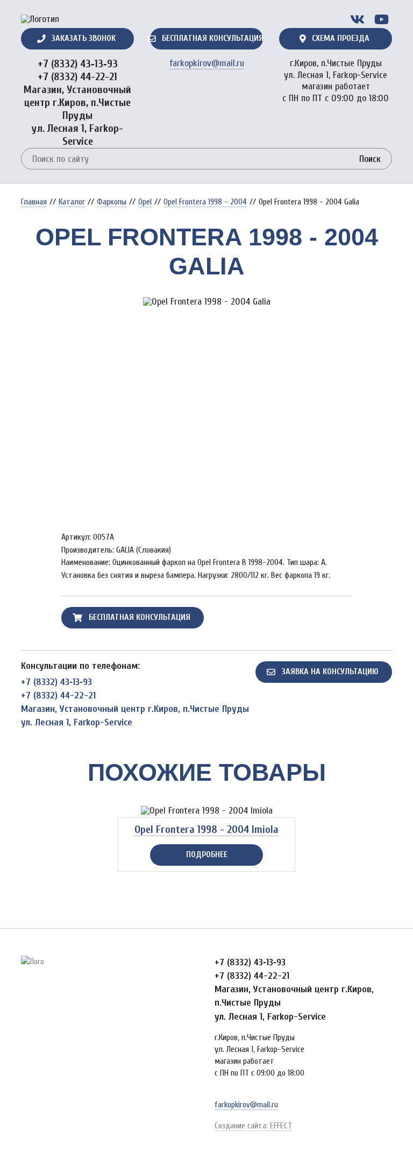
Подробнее (206, 854)
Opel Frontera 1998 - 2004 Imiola (206, 829)
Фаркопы (111, 202)
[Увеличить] (206, 302)
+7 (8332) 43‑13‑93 (78, 64)
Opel (145, 202)
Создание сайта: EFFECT (253, 1125)
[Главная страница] (40, 19)
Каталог (72, 202)
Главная (34, 202)
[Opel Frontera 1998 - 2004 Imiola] (207, 811)
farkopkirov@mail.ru (206, 63)
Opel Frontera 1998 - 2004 (205, 202)
